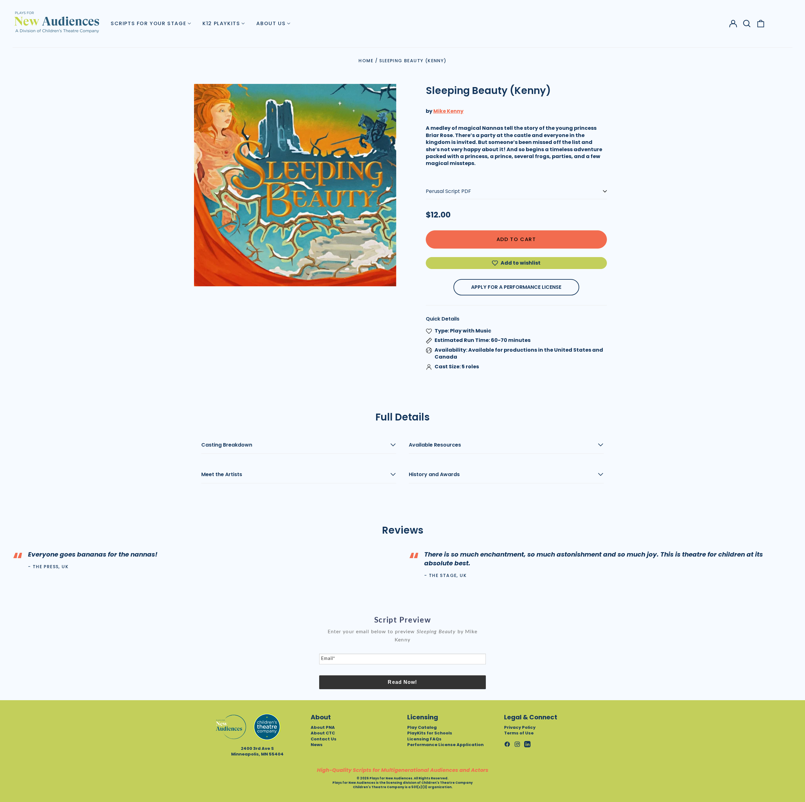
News (317, 745)
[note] (402, 640)
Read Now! (402, 682)
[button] (746, 23)
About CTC (323, 733)
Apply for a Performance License (516, 287)
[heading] (402, 620)
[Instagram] (517, 744)
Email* (328, 658)
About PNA (323, 727)
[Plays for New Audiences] (57, 22)
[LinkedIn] (527, 744)
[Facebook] (507, 744)
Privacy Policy (520, 727)
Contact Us (323, 739)
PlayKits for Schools (429, 733)
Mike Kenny (448, 111)
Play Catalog (422, 727)
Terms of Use (519, 733)
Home (365, 61)
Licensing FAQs (424, 739)
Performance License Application (445, 745)
